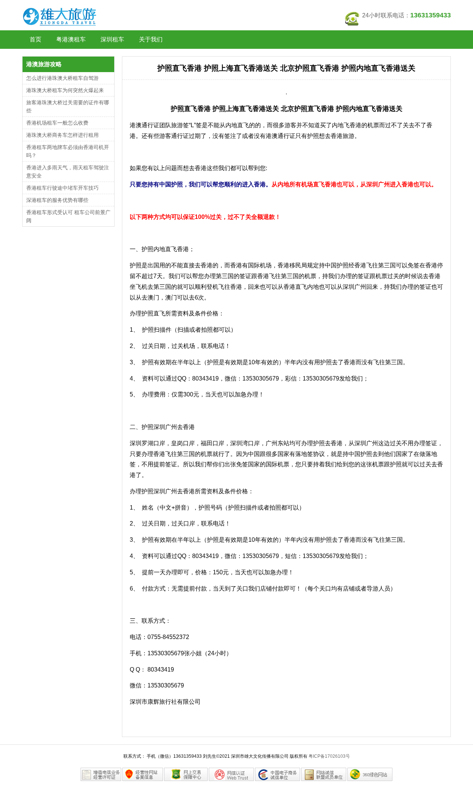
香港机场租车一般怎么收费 (57, 123)
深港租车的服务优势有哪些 (57, 200)
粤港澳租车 (71, 39)
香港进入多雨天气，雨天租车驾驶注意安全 (67, 172)
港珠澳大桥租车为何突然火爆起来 (65, 90)
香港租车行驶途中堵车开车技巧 (62, 188)
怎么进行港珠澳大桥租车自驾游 (62, 78)
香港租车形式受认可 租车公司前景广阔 (68, 216)
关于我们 (151, 39)
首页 (35, 39)
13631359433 (430, 15)
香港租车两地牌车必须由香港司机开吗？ (67, 151)
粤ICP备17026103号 (329, 756)
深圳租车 (112, 39)
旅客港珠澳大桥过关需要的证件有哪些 (67, 106)
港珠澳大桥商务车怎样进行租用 (62, 135)
